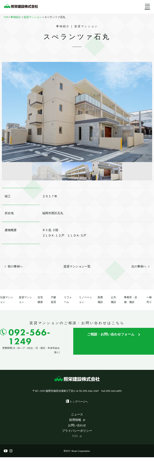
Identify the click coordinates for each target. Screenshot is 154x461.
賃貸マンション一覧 (77, 266)
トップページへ (79, 401)
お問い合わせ (77, 425)
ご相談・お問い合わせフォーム (110, 334)
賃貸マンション (25, 300)
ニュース (77, 414)
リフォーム (68, 300)
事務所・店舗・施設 (130, 300)
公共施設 (113, 300)
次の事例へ (138, 266)
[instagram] (10, 450)
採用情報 (75, 420)
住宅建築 (40, 300)
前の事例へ (15, 266)
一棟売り (149, 300)
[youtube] (6, 451)
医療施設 (100, 300)
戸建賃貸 (53, 300)
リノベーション (85, 300)
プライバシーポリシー (77, 431)
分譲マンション (6, 300)
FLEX (75, 436)
